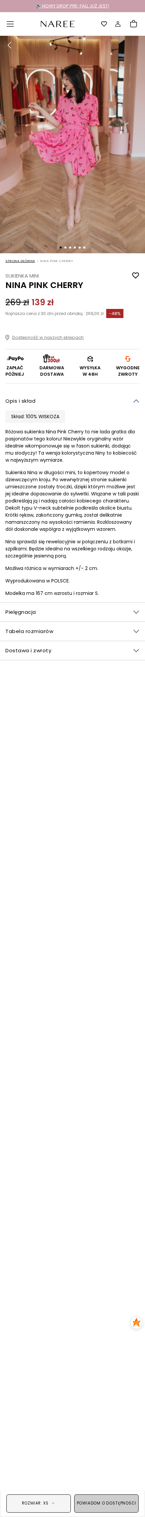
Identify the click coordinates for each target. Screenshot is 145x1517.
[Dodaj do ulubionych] (136, 275)
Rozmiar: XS (35, 1503)
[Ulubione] (104, 24)
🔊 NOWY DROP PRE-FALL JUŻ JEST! (72, 6)
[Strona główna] (58, 23)
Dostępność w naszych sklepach (48, 337)
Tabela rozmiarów (29, 631)
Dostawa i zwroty (28, 650)
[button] (10, 24)
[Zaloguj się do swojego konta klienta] (118, 24)
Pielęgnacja (20, 612)
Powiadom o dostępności (106, 1503)
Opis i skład (20, 400)
